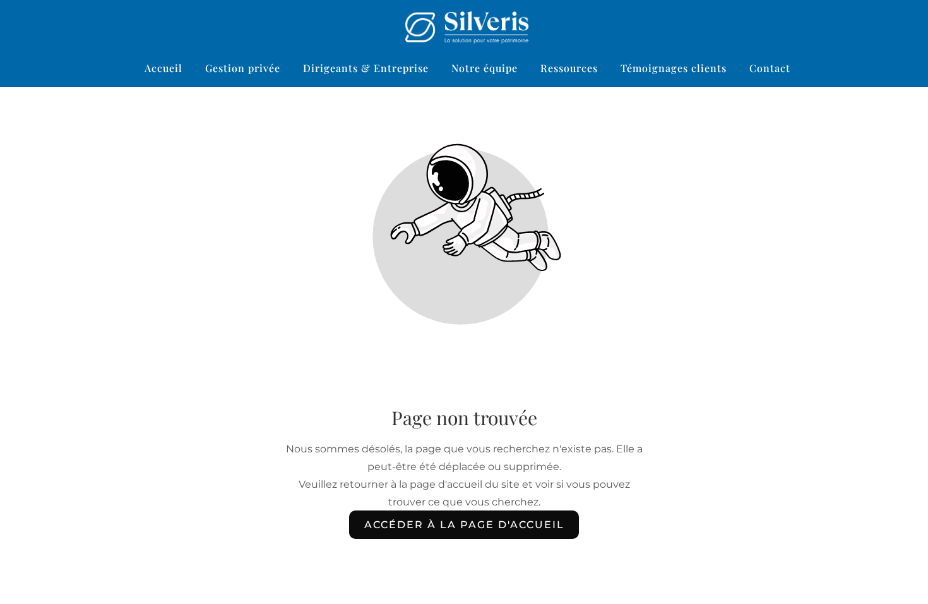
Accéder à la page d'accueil (464, 525)
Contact (769, 68)
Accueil (163, 68)
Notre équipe (484, 68)
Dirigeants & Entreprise (366, 68)
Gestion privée (242, 68)
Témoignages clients (674, 68)
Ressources (569, 68)
